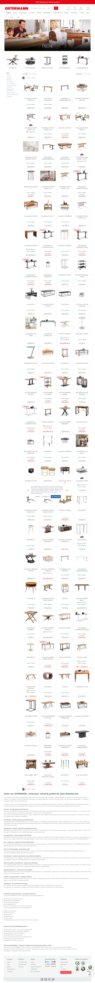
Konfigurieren (45, 496)
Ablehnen (37, 496)
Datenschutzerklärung (36, 493)
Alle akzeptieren (56, 496)
